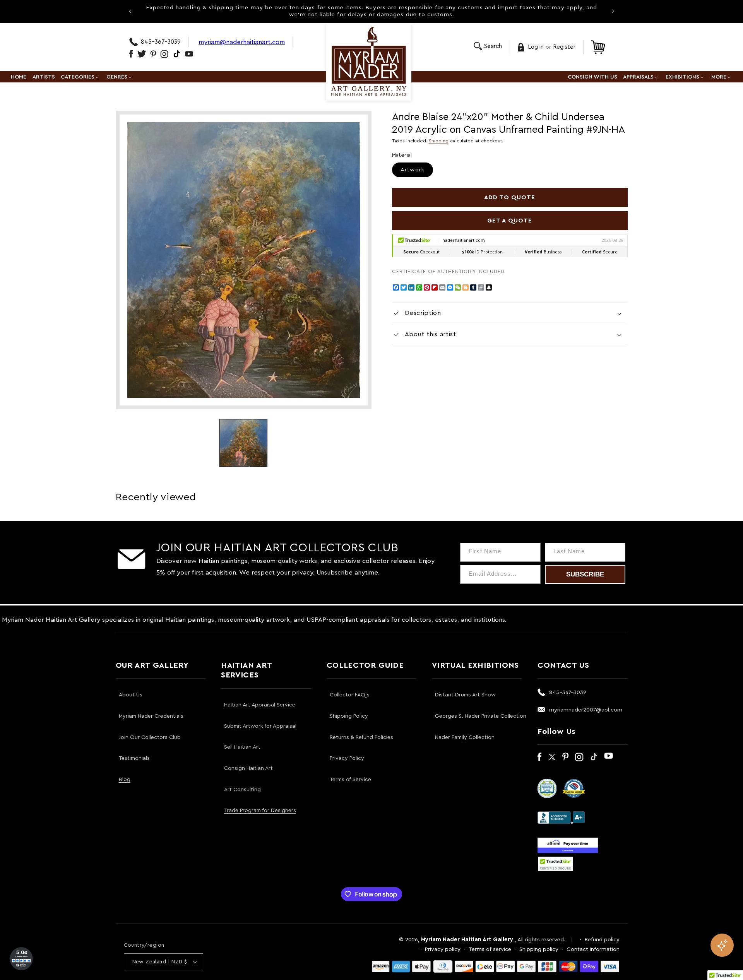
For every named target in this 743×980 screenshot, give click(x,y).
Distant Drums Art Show (465, 695)
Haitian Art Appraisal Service (259, 705)
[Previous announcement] (130, 11)
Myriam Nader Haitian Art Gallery (467, 939)
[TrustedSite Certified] (556, 864)
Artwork (413, 170)
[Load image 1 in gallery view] (243, 443)
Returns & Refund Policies (361, 737)
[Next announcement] (612, 11)
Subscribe (585, 574)
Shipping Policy (349, 716)
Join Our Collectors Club (150, 737)
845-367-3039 (161, 42)
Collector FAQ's (350, 695)
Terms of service (490, 949)
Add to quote (510, 197)
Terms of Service (350, 779)
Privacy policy (443, 949)
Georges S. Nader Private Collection (480, 716)
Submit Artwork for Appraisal (260, 726)
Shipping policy (538, 949)
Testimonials (134, 758)
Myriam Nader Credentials (151, 716)
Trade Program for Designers (260, 810)
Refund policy (602, 939)
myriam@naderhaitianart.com (242, 42)
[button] (488, 46)
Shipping (439, 141)
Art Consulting (242, 789)
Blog (124, 779)
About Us (130, 695)
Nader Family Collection (465, 737)
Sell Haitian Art (242, 747)
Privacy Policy (347, 758)
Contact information (593, 949)
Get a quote (509, 220)
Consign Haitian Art (248, 768)
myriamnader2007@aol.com (585, 710)
